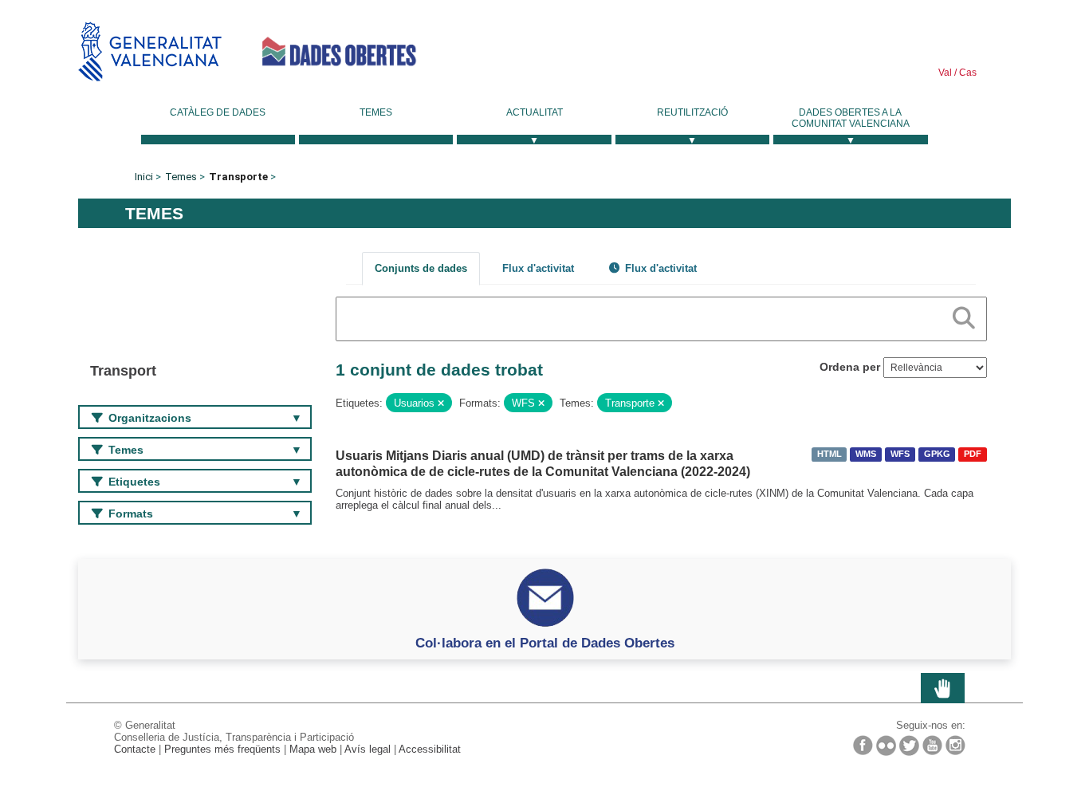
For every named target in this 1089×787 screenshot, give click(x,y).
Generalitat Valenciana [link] (150, 51)
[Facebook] (863, 745)
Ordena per (850, 366)
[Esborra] (441, 403)
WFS (900, 454)
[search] (964, 315)
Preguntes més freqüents (222, 749)
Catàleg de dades (217, 112)
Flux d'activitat (538, 268)
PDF (972, 454)
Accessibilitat (430, 749)
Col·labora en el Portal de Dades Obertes (544, 643)
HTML (829, 454)
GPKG (937, 454)
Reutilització (692, 112)
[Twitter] (909, 745)
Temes (376, 112)
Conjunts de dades (421, 268)
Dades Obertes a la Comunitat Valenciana (851, 118)
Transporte (238, 177)
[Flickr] (886, 745)
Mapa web (312, 749)
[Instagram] (955, 745)
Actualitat (534, 112)
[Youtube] (932, 745)
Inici (144, 177)
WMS (865, 454)
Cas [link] (967, 72)
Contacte (134, 749)
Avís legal (367, 749)
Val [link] (945, 72)
